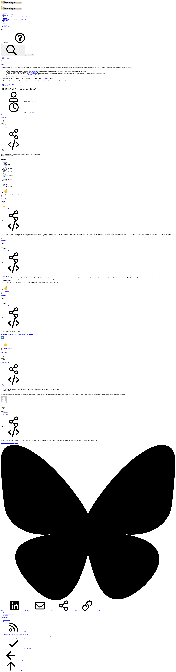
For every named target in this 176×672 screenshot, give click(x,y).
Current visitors (6, 19)
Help (4, 621)
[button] (20, 42)
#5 (3, 385)
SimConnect (30, 76)
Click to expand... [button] (7, 280)
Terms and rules (6, 618)
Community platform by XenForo (14, 634)
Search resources (13, 21)
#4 (3, 329)
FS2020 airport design (33, 73)
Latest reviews (6, 21)
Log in (2, 62)
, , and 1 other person (18, 194)
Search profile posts (22, 19)
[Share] (13, 138)
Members (5, 18)
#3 (3, 274)
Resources (5, 20)
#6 (3, 438)
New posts (5, 14)
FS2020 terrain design (33, 74)
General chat (47, 78)
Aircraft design (32, 72)
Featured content (7, 16)
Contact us (5, 617)
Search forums (11, 14)
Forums (5, 13)
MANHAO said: (7, 388)
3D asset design (33, 71)
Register (2, 64)
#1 (3, 150)
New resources (19, 16)
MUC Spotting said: (7, 276)
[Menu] (1, 6)
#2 (3, 232)
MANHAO (33, 101)
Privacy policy (6, 620)
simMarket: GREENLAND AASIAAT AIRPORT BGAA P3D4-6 (19, 334)
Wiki (4, 23)
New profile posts (26, 16)
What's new (5, 15)
